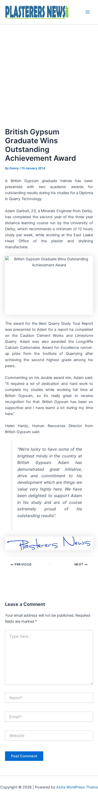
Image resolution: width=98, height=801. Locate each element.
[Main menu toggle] (87, 12)
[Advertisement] (49, 76)
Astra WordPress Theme (77, 787)
